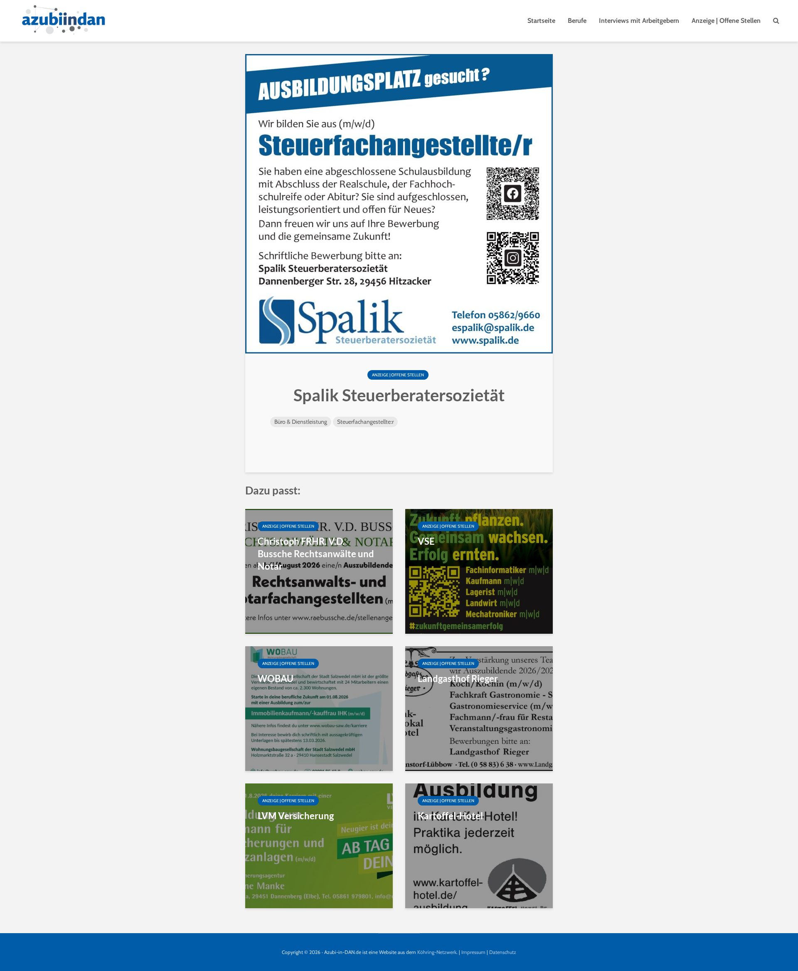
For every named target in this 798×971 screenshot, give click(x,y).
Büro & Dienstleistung (300, 421)
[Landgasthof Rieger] (479, 708)
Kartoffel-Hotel (450, 815)
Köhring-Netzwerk (436, 952)
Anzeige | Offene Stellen (726, 21)
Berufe (577, 21)
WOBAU (275, 678)
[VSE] (479, 571)
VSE (426, 541)
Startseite (541, 21)
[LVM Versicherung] (319, 845)
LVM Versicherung (296, 815)
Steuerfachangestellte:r (365, 421)
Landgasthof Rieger (458, 678)
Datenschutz (502, 952)
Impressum (473, 952)
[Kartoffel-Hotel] (479, 845)
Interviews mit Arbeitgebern (639, 21)
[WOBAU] (319, 708)
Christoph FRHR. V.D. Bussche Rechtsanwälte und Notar (316, 554)
